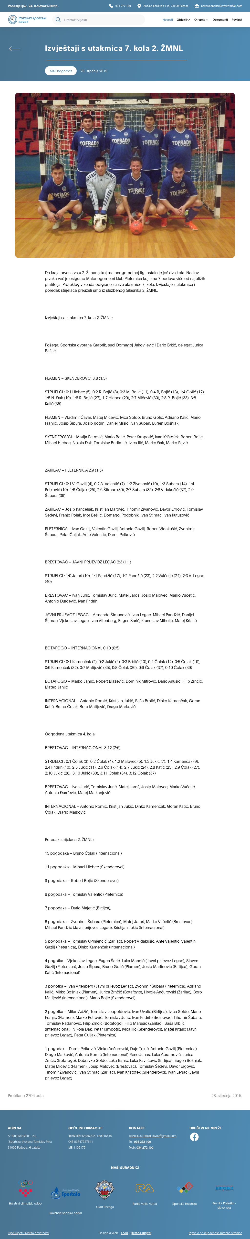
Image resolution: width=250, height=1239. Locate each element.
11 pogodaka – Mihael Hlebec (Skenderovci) (85, 866)
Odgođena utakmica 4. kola (70, 733)
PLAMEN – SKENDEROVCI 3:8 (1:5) (76, 377)
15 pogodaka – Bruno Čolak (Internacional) (83, 852)
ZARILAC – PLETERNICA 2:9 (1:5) (74, 469)
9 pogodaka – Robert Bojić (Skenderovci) (82, 880)
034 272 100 (142, 1141)
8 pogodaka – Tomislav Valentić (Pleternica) (84, 893)
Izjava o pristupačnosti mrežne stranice (215, 1233)
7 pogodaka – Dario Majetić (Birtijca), (78, 907)
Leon (124, 1233)
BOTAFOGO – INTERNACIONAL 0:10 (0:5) (82, 647)
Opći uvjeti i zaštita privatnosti (28, 1233)
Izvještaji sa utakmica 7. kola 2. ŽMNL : (79, 317)
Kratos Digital (141, 1233)
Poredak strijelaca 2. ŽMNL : (69, 839)
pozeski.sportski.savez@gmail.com (153, 1135)
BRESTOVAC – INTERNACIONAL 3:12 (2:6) (83, 747)
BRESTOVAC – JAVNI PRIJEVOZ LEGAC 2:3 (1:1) (88, 561)
